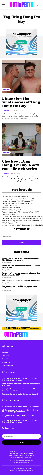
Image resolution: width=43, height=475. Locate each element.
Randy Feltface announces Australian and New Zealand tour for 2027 (21, 274)
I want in (21, 242)
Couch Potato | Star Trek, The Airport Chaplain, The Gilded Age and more (21, 259)
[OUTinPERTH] (21, 4)
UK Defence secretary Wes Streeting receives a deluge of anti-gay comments (20, 411)
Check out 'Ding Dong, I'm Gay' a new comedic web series (20, 165)
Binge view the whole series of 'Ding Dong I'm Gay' (21, 102)
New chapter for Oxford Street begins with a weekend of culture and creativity (19, 287)
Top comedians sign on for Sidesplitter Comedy (21, 280)
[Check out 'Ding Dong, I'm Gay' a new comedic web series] (21, 139)
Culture (6, 90)
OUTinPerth (6, 111)
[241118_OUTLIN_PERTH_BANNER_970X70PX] (21, 328)
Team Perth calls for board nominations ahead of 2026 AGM (21, 266)
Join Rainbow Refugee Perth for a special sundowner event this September (18, 416)
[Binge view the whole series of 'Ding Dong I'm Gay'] (21, 76)
